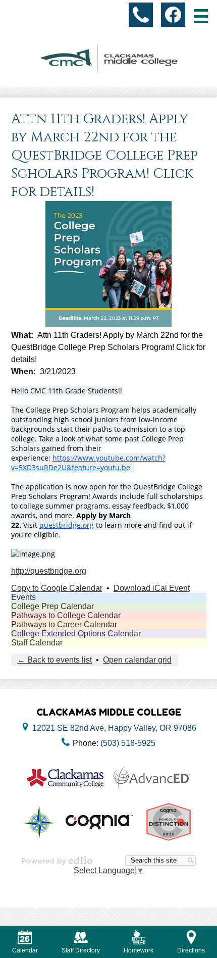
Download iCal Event (152, 588)
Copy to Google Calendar (56, 588)
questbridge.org (66, 525)
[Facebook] (173, 15)
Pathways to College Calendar (66, 615)
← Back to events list (54, 660)
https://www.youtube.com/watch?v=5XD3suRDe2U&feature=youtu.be (88, 462)
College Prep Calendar (52, 606)
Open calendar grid (137, 660)
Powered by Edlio (57, 860)
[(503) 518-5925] (141, 15)
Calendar (25, 950)
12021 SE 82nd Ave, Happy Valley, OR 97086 (114, 728)
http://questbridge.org (48, 571)
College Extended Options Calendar (76, 633)
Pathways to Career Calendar (64, 624)
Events (23, 597)
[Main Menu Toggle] (201, 16)
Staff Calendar (37, 642)
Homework (138, 950)
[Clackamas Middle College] (108, 58)
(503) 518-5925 (127, 743)
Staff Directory (81, 950)
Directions (191, 950)
